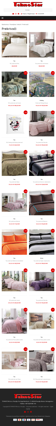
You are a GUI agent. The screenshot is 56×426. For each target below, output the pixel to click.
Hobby (42, 100)
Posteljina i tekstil (15, 24)
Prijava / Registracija (28, 13)
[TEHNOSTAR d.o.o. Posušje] (28, 4)
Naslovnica (5, 24)
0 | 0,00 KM (41, 13)
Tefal (41, 258)
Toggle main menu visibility (2, 18)
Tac (14, 61)
